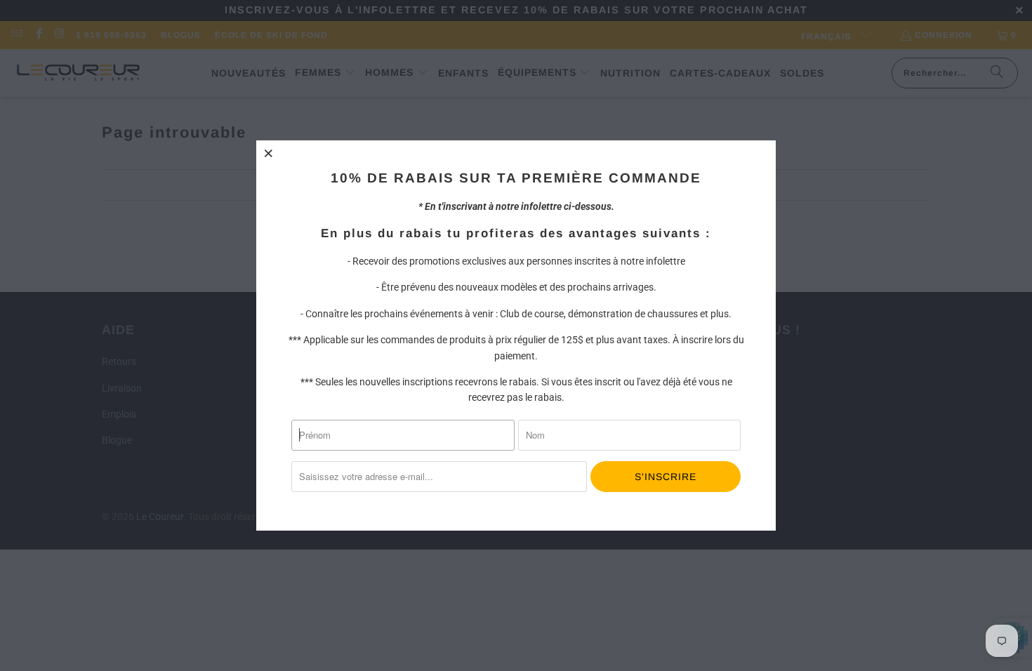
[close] (269, 153)
